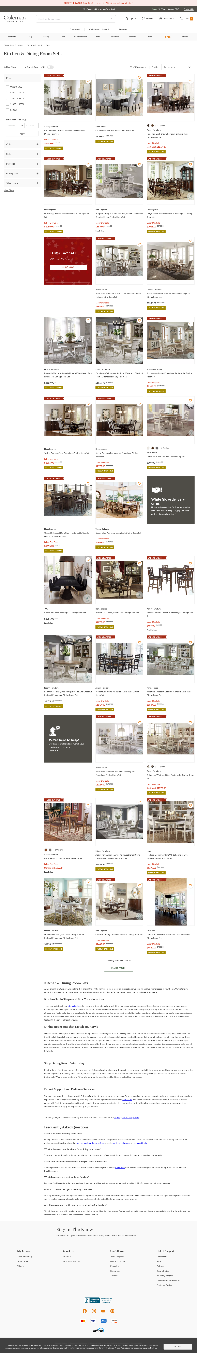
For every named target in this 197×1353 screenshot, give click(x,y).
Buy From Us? (71, 1261)
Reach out (53, 750)
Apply (22, 134)
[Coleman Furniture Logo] (15, 21)
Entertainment (80, 37)
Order (22, 1261)
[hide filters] (11, 67)
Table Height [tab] (12, 183)
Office (149, 37)
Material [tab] (10, 163)
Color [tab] (9, 144)
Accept (178, 1347)
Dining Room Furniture (13, 45)
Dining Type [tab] (12, 173)
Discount (118, 1261)
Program (117, 1256)
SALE (168, 37)
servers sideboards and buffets (90, 1143)
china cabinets (140, 1143)
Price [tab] (8, 78)
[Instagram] (94, 1312)
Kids (98, 37)
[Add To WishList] (88, 81)
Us (67, 1256)
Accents (132, 37)
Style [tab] (8, 153)
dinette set (120, 1167)
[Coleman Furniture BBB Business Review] (98, 1302)
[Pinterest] (112, 1312)
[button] (130, 19)
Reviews (165, 1285)
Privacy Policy (120, 1348)
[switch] (50, 67)
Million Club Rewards (99, 29)
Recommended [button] (170, 67)
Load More (118, 968)
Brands (185, 37)
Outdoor (115, 37)
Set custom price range (16, 119)
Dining (46, 37)
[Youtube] (103, 1312)
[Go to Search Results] (112, 19)
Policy (163, 1271)
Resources (123, 29)
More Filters (9, 190)
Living (29, 37)
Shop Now (68, 267)
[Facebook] (84, 1312)
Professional (75, 29)
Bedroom (12, 37)
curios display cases (122, 1143)
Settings (24, 1256)
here (155, 1348)
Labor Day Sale (51, 139)
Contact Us (189, 9)
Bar (63, 37)
